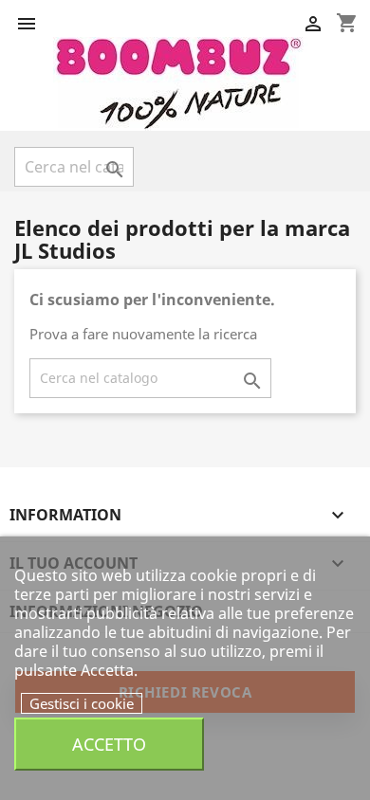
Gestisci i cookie (81, 703)
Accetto (109, 743)
